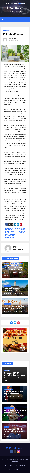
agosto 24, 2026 (11, 434)
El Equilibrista (15, 8)
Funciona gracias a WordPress (10, 459)
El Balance (19, 263)
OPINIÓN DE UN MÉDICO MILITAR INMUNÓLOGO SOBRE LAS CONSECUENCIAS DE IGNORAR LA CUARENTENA (10, 233)
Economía (12, 263)
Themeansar (15, 461)
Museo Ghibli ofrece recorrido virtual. (21, 231)
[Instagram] (18, 323)
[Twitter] (15, 323)
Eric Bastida (19, 311)
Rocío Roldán (19, 293)
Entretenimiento (9, 408)
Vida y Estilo (6, 30)
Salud (25, 465)
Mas (21, 469)
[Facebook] (11, 323)
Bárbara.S (14, 38)
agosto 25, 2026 (11, 378)
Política (7, 426)
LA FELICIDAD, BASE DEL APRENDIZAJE (14, 268)
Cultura (6, 263)
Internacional (8, 389)
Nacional (6, 265)
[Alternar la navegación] (16, 19)
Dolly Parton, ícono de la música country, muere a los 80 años (15, 412)
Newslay (24, 459)
